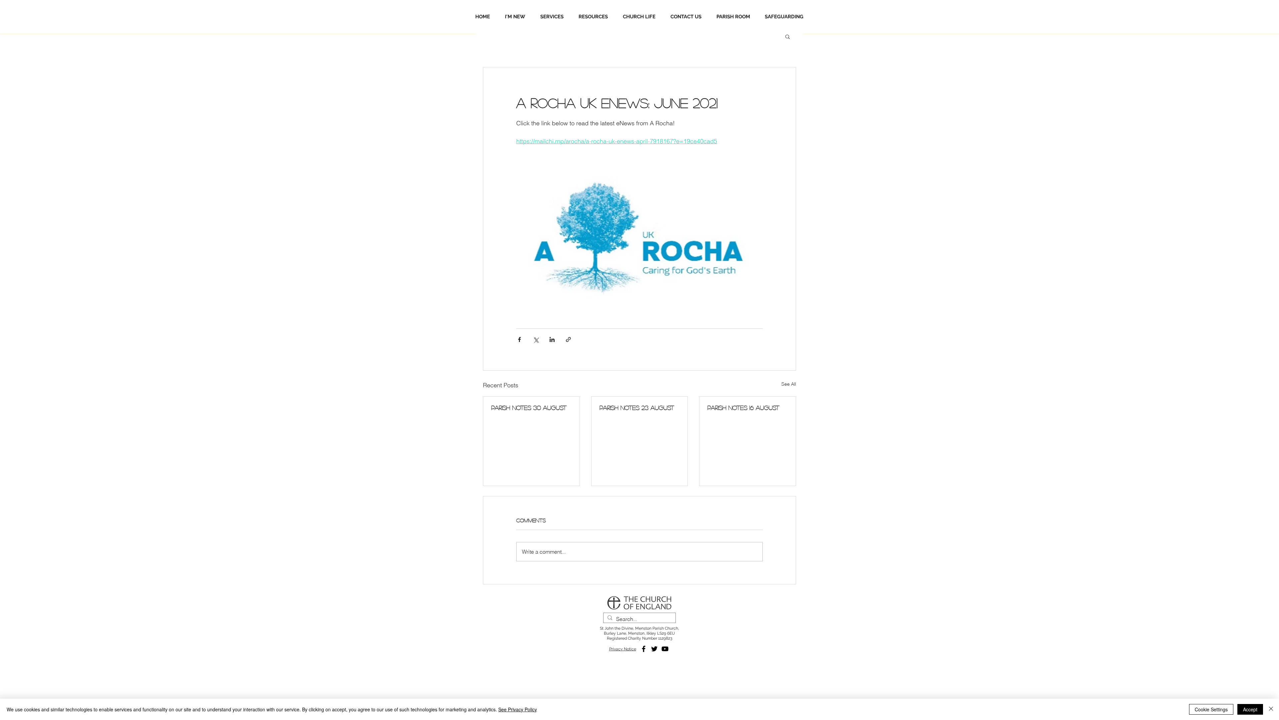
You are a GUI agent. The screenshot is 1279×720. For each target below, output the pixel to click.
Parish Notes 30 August (529, 408)
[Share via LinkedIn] (552, 339)
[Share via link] (568, 339)
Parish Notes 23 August (637, 408)
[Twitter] (654, 649)
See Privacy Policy (517, 709)
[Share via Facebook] (519, 339)
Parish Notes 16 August (743, 408)
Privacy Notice (622, 649)
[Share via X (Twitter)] (536, 339)
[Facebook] (644, 649)
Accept (1250, 709)
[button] (787, 36)
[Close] (1271, 709)
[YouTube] (665, 649)
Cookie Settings (1211, 709)
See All (788, 384)
